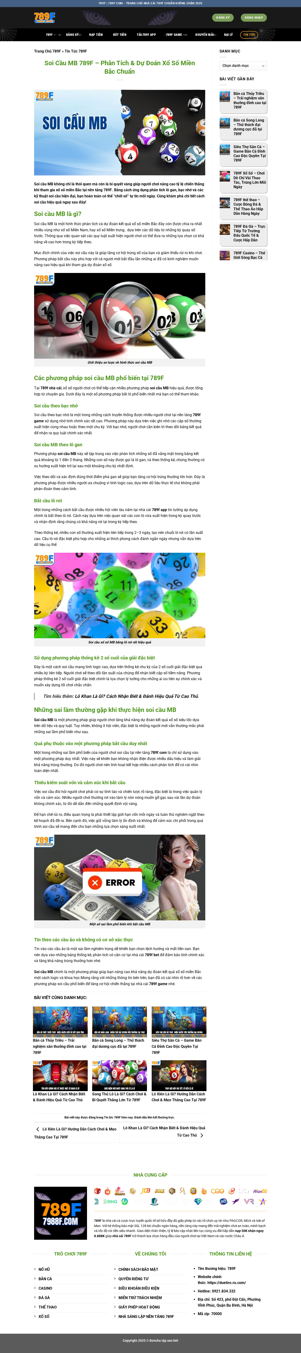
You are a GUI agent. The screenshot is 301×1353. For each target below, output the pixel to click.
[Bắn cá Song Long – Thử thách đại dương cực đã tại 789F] (119, 1022)
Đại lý (228, 35)
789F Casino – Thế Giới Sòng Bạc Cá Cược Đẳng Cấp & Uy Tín (249, 260)
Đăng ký (72, 35)
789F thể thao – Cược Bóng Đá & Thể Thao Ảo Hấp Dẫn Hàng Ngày (248, 207)
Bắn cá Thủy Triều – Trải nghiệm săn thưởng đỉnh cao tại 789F (59, 1046)
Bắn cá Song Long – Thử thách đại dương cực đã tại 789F (249, 127)
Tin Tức (249, 35)
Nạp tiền (96, 35)
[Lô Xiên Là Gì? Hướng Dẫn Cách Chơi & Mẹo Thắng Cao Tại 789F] (179, 1075)
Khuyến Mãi (204, 35)
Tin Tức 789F (76, 51)
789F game (174, 35)
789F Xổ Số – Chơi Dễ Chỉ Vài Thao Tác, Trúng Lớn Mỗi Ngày (250, 180)
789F (49, 35)
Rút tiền (120, 35)
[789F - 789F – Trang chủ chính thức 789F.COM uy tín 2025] (67, 17)
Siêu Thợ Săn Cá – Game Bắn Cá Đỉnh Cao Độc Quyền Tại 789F (177, 1046)
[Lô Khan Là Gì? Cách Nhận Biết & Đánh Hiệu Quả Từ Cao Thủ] (60, 1075)
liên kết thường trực (161, 1117)
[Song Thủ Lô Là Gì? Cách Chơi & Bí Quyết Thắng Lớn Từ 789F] (119, 1075)
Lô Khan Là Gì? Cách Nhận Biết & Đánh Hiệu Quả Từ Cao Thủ (136, 696)
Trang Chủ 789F (47, 51)
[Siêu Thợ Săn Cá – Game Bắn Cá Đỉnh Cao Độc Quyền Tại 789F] (179, 1022)
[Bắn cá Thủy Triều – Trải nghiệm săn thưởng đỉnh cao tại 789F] (60, 1022)
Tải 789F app (146, 35)
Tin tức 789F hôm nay (118, 1117)
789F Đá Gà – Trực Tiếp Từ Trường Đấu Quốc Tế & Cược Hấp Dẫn (249, 233)
